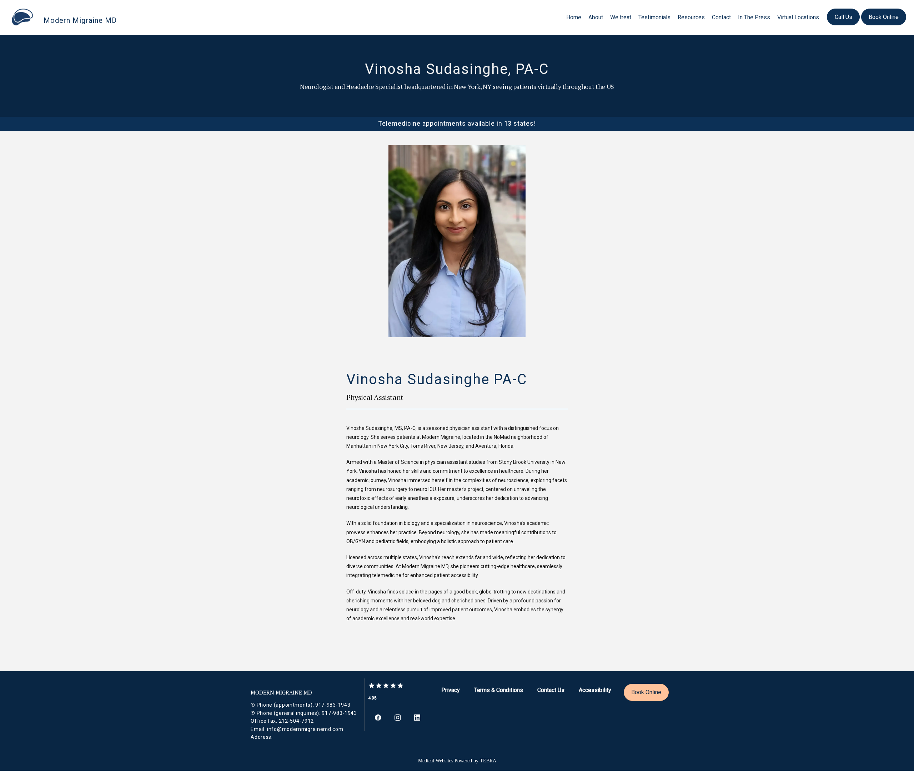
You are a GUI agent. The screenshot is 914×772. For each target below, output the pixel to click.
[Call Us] (843, 24)
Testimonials (654, 17)
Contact (721, 17)
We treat (620, 17)
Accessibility (595, 690)
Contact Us (550, 690)
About (595, 17)
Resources (691, 17)
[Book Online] (883, 24)
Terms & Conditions (498, 690)
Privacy (450, 690)
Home (573, 17)
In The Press (754, 17)
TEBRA (488, 760)
